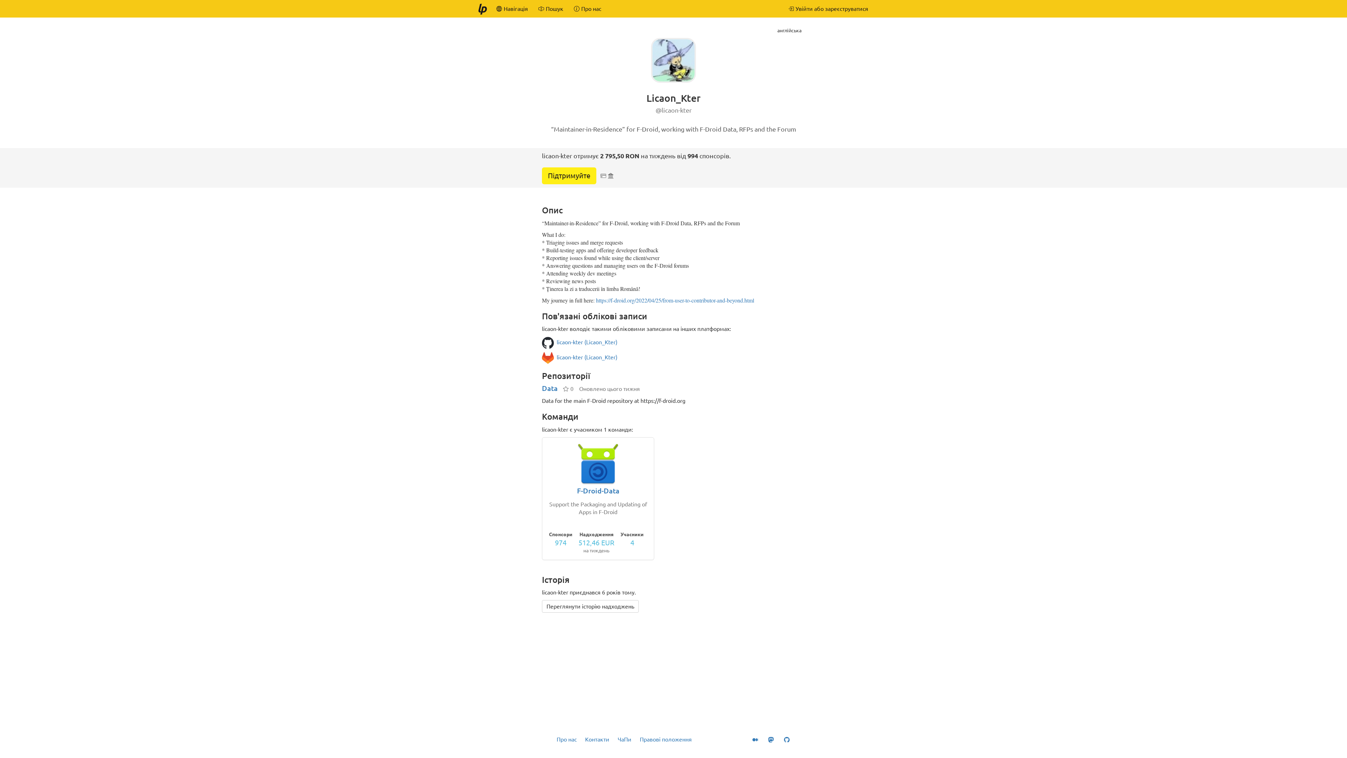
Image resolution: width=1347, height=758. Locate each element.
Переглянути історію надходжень (590, 606)
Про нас (567, 739)
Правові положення (666, 739)
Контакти (597, 739)
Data (550, 388)
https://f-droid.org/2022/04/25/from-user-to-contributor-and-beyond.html (675, 300)
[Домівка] (482, 9)
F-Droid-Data (598, 491)
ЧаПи (624, 739)
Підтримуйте (569, 176)
